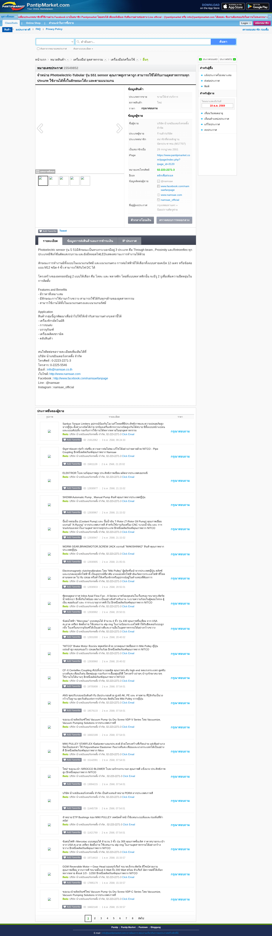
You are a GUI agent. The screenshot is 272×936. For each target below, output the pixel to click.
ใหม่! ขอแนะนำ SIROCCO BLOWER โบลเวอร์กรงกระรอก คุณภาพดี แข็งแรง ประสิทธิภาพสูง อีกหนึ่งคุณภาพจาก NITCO (114, 770)
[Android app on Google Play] (258, 6)
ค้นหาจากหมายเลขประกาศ (53, 48)
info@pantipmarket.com (114, 933)
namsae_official (170, 199)
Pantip (114, 927)
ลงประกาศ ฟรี (23, 29)
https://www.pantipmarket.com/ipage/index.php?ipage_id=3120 (173, 159)
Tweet (63, 230)
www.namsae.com (171, 194)
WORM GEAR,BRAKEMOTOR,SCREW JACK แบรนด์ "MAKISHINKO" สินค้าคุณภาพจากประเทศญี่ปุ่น (113, 548)
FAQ (38, 29)
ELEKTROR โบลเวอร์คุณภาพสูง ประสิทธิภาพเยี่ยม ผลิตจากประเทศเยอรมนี (105, 473)
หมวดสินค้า (58, 59)
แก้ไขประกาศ (212, 124)
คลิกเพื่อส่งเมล (165, 175)
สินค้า (7, 29)
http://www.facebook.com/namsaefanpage (80, 378)
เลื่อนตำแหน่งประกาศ (216, 118)
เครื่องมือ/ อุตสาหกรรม (88, 59)
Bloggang (156, 927)
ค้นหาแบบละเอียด (82, 48)
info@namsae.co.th (59, 369)
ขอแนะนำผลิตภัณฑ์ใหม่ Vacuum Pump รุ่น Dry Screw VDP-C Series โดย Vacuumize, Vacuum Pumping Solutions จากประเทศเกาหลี (112, 893)
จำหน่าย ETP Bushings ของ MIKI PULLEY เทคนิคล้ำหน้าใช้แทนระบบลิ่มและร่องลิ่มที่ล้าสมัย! (113, 819)
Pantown (143, 927)
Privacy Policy (54, 29)
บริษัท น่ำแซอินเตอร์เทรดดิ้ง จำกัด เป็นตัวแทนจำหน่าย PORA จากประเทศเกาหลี (108, 793)
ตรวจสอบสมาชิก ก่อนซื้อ (256, 29)
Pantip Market (128, 927)
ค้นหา (223, 41)
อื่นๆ (145, 59)
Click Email (128, 434)
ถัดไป (141, 918)
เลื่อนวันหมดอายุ (213, 113)
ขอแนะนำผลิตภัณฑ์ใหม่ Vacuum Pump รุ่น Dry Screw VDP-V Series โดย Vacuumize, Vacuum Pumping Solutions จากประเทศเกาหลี (112, 721)
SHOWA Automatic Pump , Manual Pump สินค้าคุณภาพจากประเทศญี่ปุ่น (104, 497)
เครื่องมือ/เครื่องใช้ (123, 59)
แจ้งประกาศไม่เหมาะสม (217, 75)
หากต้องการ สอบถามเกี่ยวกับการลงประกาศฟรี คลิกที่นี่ (152, 933)
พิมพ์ (206, 86)
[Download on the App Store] (232, 6)
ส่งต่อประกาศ (212, 80)
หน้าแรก (40, 59)
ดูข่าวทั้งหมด (7, 16)
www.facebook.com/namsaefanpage (175, 188)
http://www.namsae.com (64, 373)
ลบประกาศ (210, 129)
